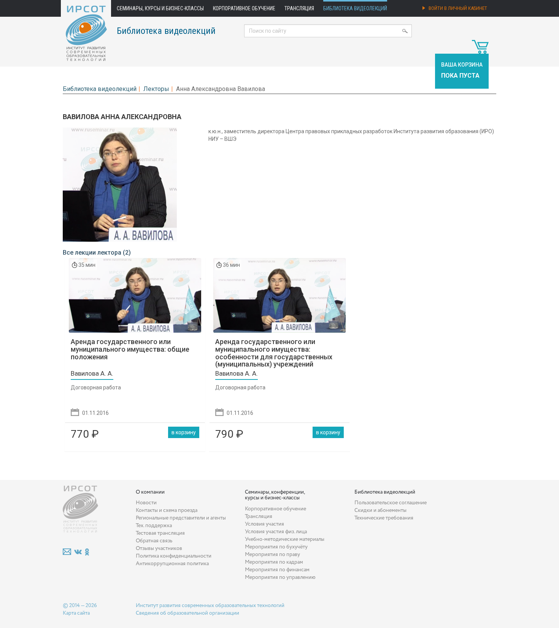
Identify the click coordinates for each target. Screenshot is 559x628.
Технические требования (383, 518)
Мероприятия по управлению (280, 577)
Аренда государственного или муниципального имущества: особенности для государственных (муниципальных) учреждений (273, 353)
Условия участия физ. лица (276, 532)
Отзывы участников (159, 548)
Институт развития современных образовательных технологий (210, 605)
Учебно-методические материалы (284, 539)
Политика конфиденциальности (173, 556)
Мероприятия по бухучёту (276, 547)
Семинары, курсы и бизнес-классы (160, 8)
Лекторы (156, 88)
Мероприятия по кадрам (274, 562)
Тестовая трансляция (160, 533)
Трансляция (299, 8)
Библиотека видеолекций (355, 8)
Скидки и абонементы (380, 510)
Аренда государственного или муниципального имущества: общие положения (130, 349)
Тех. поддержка (154, 525)
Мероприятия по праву (272, 554)
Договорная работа (96, 387)
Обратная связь (154, 541)
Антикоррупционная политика (172, 563)
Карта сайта (76, 613)
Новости (146, 503)
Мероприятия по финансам (277, 570)
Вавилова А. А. (92, 373)
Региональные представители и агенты (181, 518)
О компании (150, 492)
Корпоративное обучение (244, 8)
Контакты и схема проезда (166, 510)
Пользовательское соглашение (390, 503)
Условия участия (264, 524)
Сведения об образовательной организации (187, 613)
